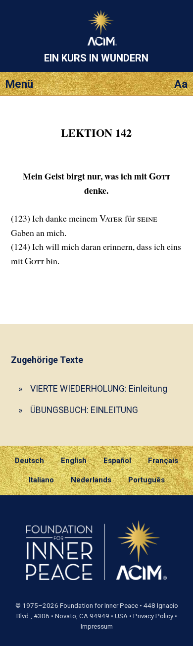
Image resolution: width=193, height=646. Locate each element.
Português (146, 479)
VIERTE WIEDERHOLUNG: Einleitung (98, 388)
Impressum (97, 626)
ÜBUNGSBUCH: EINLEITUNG (84, 410)
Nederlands (91, 479)
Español (117, 460)
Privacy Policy (153, 616)
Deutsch (29, 460)
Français (163, 460)
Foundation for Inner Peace (99, 605)
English (74, 460)
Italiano (41, 479)
